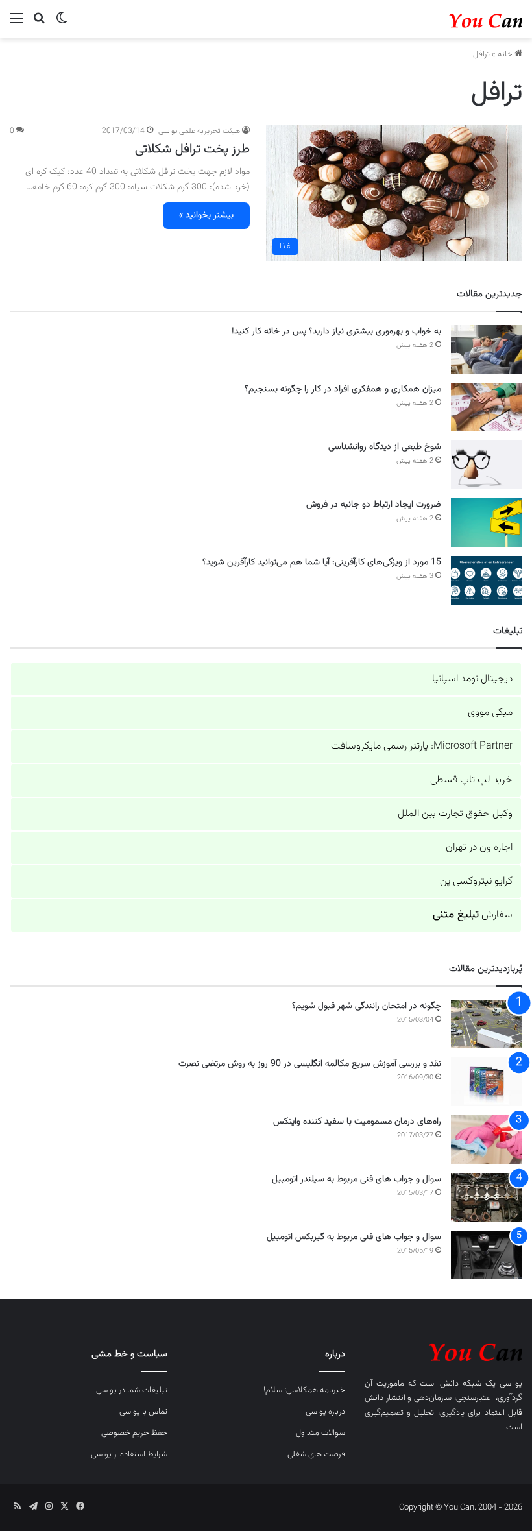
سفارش (473, 915)
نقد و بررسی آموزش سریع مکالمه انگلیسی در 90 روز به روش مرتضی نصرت (309, 1064)
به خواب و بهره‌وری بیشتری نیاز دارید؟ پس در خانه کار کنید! (336, 331)
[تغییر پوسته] (61, 24)
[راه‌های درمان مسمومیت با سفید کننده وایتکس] (486, 1139)
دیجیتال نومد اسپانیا (472, 679)
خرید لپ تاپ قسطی (471, 780)
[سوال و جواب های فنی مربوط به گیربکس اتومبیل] (486, 1255)
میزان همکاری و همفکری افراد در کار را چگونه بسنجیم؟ (343, 389)
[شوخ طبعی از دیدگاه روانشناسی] (486, 464)
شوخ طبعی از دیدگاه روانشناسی (384, 447)
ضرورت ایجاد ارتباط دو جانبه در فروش (373, 505)
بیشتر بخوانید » (206, 215)
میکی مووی (490, 712)
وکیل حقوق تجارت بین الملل (455, 814)
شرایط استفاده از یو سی (129, 1454)
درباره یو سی (325, 1411)
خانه (506, 54)
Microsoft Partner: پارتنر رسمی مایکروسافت (422, 746)
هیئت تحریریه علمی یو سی (199, 131)
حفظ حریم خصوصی (134, 1433)
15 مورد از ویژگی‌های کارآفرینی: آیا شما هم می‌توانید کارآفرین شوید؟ (321, 562)
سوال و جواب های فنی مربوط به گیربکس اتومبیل (354, 1237)
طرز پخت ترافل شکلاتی (192, 149)
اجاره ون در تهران (479, 847)
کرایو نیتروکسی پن (476, 881)
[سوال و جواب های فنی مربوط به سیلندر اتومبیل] (486, 1197)
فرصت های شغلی (316, 1454)
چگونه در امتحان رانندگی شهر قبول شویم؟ (366, 1006)
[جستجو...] (38, 24)
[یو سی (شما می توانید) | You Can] (443, 1351)
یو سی (511, 1383)
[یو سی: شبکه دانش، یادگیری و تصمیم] (460, 19)
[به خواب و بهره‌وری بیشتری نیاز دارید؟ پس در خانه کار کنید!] (486, 349)
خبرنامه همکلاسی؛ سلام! (304, 1390)
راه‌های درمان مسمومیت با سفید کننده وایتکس (357, 1122)
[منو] (16, 24)
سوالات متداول (320, 1433)
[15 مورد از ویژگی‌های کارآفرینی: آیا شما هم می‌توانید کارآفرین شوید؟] (486, 580)
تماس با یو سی (143, 1411)
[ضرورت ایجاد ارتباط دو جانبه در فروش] (486, 522)
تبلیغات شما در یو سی (131, 1390)
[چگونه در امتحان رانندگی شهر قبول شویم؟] (486, 1024)
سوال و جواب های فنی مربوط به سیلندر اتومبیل (356, 1179)
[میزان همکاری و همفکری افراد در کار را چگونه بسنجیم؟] (486, 407)
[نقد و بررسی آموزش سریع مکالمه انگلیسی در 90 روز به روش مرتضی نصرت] (486, 1081)
